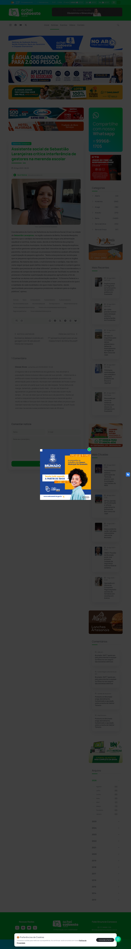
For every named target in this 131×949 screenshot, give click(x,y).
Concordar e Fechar (105, 940)
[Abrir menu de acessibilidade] (118, 939)
